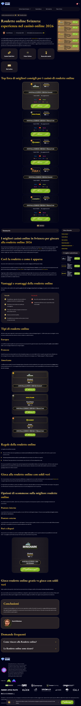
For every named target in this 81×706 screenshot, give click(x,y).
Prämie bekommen (30, 569)
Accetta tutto (67, 702)
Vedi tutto (42, 225)
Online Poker (65, 248)
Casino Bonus (38, 9)
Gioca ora (75, 22)
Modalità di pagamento (67, 245)
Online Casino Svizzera (24, 9)
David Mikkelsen (9, 32)
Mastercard (55, 479)
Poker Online (59, 9)
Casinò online (34, 38)
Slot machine (49, 9)
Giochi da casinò (65, 242)
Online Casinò (65, 234)
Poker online (21, 269)
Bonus (40, 248)
